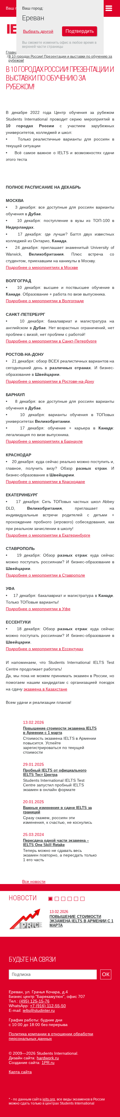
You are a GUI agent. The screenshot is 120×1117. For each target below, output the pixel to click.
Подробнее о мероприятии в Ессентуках (44, 648)
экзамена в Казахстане (45, 689)
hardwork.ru (48, 1058)
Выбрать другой (38, 31)
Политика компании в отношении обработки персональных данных (51, 1036)
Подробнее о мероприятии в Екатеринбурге (48, 535)
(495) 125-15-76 (34, 1001)
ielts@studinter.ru (39, 1010)
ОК (106, 974)
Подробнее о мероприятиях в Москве (42, 267)
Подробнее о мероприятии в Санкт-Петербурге (51, 341)
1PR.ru (48, 1062)
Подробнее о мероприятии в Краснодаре (45, 481)
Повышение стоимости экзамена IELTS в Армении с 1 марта (60, 730)
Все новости (33, 881)
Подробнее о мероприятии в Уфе (38, 608)
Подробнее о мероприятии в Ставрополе (45, 575)
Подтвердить (80, 31)
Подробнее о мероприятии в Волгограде (45, 300)
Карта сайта (20, 1071)
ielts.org (49, 1099)
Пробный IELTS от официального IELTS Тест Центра (55, 772)
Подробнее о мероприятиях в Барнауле (44, 441)
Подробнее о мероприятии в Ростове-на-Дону (50, 381)
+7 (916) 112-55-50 (48, 1005)
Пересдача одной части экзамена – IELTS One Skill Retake (56, 842)
